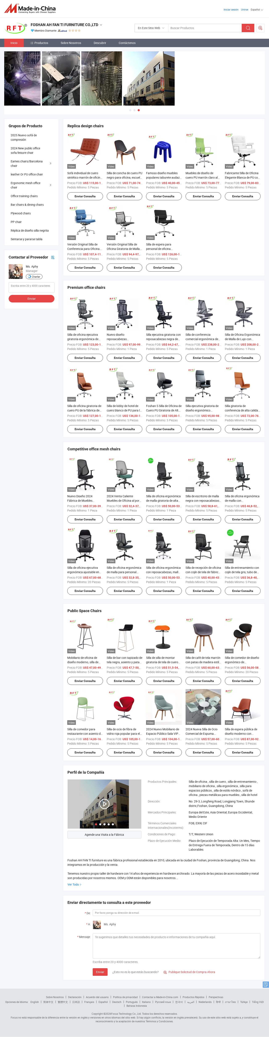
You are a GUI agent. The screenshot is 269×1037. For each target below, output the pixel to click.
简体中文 (48, 1002)
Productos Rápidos (193, 997)
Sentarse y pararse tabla (26, 239)
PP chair (16, 222)
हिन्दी (218, 1002)
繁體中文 (63, 1002)
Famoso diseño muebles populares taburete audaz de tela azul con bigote (163, 177)
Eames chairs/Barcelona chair (27, 163)
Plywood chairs (21, 213)
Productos (41, 43)
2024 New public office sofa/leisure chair (25, 150)
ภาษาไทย (230, 1002)
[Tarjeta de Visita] (52, 257)
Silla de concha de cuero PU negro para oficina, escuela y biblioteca (124, 177)
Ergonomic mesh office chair (25, 185)
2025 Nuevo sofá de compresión (24, 137)
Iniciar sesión (231, 9)
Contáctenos (127, 43)
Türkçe (244, 1002)
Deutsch (116, 1002)
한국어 (179, 1002)
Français (89, 1002)
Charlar (36, 276)
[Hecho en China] (31, 8)
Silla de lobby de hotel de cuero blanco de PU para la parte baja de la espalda (124, 410)
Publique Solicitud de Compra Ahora (189, 972)
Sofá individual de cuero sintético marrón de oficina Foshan (84, 177)
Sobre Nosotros (71, 43)
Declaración (75, 997)
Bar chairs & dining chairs (27, 205)
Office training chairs (24, 196)
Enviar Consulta (85, 196)
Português (132, 1002)
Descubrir (100, 43)
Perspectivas (216, 997)
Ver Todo (73, 884)
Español (103, 1002)
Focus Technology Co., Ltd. (126, 1013)
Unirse (244, 9)
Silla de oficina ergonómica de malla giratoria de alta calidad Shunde (163, 500)
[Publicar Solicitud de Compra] (260, 28)
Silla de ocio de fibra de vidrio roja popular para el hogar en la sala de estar (123, 733)
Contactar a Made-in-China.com (160, 997)
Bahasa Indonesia (137, 1005)
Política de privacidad (125, 997)
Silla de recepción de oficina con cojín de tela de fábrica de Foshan (203, 572)
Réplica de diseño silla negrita (30, 230)
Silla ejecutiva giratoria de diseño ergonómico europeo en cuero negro (202, 410)
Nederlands (205, 1002)
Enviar (100, 972)
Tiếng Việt (258, 1002)
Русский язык (163, 1002)
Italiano (146, 1002)
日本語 (76, 1002)
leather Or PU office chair (27, 174)
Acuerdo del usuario (97, 997)
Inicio (14, 43)
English (34, 1002)
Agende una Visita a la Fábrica (104, 835)
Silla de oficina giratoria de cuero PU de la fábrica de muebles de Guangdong (84, 410)
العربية (190, 1002)
